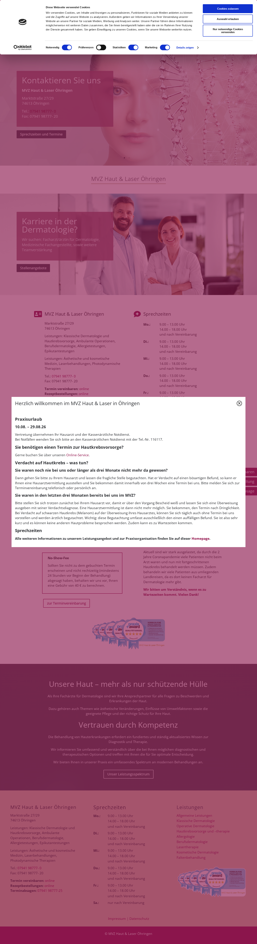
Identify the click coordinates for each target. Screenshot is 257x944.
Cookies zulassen (228, 8)
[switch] (101, 47)
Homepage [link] (200, 538)
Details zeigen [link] (185, 47)
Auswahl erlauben (228, 19)
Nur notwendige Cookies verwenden (228, 31)
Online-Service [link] (77, 455)
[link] (22, 47)
